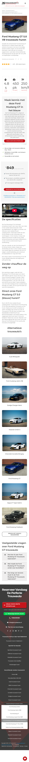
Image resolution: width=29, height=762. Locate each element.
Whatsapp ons (21, 195)
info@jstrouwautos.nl (9, 195)
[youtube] (16, 631)
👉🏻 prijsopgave (15, 5)
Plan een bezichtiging (18, 197)
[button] (3, 24)
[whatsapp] (21, 631)
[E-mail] (21, 59)
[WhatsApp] (18, 59)
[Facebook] (16, 59)
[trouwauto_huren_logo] (10, 2)
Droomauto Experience (6, 744)
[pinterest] (18, 631)
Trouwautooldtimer (20, 743)
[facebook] (7, 631)
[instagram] (13, 631)
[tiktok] (10, 631)
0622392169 (7, 197)
